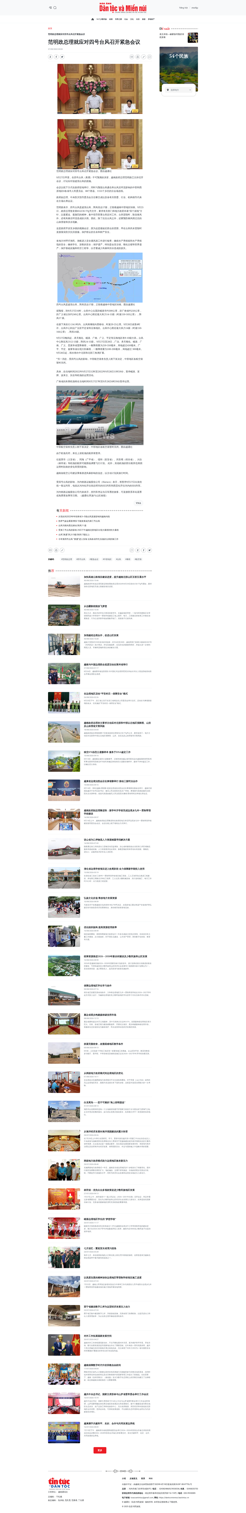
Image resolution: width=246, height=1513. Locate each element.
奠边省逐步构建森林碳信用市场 (100, 1014)
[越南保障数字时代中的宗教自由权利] (64, 1374)
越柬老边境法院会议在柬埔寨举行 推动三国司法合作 (111, 781)
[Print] (137, 56)
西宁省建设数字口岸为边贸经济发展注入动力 (107, 1306)
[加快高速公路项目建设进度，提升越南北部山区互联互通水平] (64, 586)
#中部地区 (107, 559)
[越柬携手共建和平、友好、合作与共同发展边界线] (64, 1432)
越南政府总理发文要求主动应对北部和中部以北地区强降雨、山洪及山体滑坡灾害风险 (117, 724)
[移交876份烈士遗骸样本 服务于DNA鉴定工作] (64, 761)
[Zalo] (50, 56)
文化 (132, 19)
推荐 (51, 571)
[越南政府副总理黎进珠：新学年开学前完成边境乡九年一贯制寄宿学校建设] (64, 819)
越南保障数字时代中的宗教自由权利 (102, 1365)
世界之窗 (118, 19)
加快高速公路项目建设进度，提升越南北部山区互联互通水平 (115, 576)
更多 (100, 1450)
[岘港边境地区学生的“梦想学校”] (64, 1228)
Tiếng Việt (183, 7)
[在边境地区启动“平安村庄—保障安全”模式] (64, 702)
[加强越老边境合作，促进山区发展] (64, 644)
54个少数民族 (101, 19)
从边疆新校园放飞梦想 (95, 606)
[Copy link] (143, 56)
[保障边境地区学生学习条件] (64, 994)
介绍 (124, 1478)
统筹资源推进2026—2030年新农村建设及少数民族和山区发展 (115, 956)
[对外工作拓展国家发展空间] (64, 1345)
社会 (126, 19)
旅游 (143, 19)
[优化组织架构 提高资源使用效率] (64, 936)
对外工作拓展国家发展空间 (98, 1335)
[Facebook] (56, 56)
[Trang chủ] (92, 19)
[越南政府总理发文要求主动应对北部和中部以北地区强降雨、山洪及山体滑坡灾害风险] (64, 732)
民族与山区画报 (123, 7)
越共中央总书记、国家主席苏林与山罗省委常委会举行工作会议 (116, 1394)
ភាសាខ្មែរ (195, 7)
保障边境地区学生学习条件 (98, 985)
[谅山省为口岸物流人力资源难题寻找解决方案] (64, 848)
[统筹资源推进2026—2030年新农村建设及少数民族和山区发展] (64, 965)
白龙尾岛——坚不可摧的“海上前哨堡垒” (104, 1102)
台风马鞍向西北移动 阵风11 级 (72, 525)
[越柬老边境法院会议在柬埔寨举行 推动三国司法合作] (64, 790)
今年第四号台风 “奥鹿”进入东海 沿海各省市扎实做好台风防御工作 (88, 539)
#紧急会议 (94, 559)
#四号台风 (80, 559)
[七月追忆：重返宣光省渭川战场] (64, 1257)
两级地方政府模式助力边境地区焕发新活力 (106, 1160)
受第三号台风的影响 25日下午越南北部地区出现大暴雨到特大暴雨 (88, 530)
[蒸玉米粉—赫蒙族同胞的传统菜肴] (193, 38)
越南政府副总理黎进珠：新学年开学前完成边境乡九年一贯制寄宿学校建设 (117, 812)
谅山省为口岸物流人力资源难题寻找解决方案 (107, 839)
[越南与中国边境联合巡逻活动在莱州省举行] (64, 673)
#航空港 (138, 559)
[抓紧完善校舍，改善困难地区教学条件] (64, 1053)
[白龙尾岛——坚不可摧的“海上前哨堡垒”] (64, 1111)
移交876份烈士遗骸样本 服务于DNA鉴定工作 (107, 752)
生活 (138, 19)
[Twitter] (62, 56)
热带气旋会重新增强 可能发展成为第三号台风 (79, 521)
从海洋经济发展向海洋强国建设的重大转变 (106, 1131)
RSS (150, 1478)
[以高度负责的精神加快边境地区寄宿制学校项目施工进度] (64, 1286)
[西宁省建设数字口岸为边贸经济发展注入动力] (64, 1315)
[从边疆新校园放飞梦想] (64, 615)
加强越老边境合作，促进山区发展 (101, 635)
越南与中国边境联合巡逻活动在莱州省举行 (106, 664)
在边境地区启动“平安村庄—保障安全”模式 (106, 693)
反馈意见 (133, 1478)
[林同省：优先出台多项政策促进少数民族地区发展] (64, 1199)
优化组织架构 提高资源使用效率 (100, 927)
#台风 (118, 559)
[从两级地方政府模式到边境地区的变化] (64, 1082)
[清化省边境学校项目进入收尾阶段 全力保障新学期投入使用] (64, 878)
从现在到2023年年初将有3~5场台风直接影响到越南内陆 (84, 516)
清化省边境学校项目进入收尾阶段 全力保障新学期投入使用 (114, 868)
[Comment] (149, 56)
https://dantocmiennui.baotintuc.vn (174, 1497)
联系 (143, 1478)
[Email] (132, 56)
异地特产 (151, 19)
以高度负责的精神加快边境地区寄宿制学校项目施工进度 (113, 1277)
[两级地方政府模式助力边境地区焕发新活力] (64, 1170)
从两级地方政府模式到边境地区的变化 (103, 1073)
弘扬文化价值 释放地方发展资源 (100, 897)
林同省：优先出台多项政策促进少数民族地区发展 (109, 1189)
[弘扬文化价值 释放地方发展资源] (64, 907)
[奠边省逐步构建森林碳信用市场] (64, 1024)
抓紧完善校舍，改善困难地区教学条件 (103, 1043)
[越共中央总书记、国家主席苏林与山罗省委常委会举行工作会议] (64, 1403)
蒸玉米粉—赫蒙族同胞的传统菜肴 (172, 36)
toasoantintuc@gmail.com (142, 1497)
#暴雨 (127, 559)
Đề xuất (165, 29)
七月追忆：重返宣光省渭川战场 (100, 1248)
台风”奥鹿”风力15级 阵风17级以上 (74, 534)
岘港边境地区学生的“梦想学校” (100, 1219)
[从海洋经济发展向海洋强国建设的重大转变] (64, 1140)
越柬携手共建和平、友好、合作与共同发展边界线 (109, 1423)
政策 (111, 19)
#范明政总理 (66, 559)
